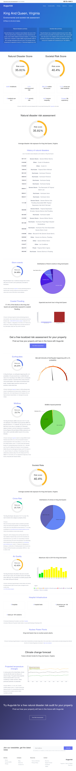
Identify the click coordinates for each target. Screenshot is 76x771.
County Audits (51, 5)
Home (44, 5)
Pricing (58, 5)
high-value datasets (48, 643)
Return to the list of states (12, 21)
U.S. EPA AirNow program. (8, 589)
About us (64, 5)
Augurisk (52, 106)
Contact (71, 5)
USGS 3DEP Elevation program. (16, 320)
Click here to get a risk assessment (10, 1)
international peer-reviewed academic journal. (20, 529)
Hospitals (26, 621)
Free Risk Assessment (38, 345)
